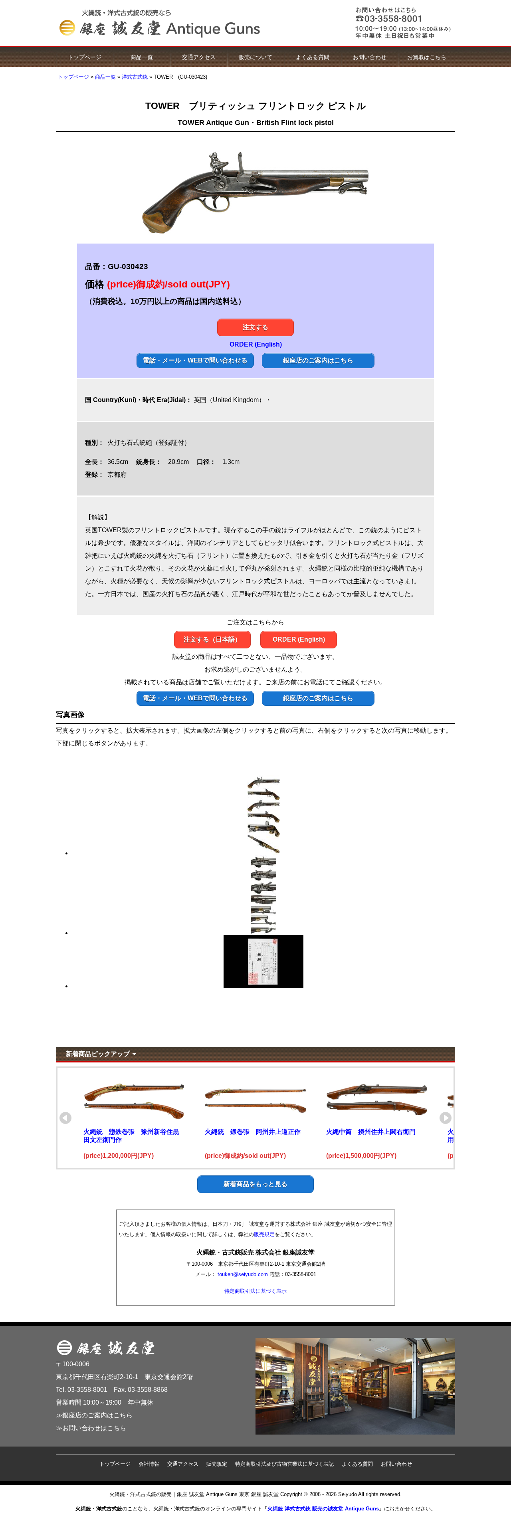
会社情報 (149, 1464)
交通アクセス (199, 57)
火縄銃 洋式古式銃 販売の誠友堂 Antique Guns (323, 1509)
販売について (255, 57)
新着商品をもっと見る (255, 1184)
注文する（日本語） (212, 639)
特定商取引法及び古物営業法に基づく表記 (284, 1464)
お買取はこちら (426, 57)
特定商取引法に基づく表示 (255, 1291)
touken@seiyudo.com (243, 1274)
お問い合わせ (369, 57)
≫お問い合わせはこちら (91, 1428)
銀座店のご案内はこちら (318, 360)
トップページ (84, 57)
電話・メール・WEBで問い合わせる (195, 360)
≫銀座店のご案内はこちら (94, 1415)
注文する (255, 327)
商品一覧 (142, 57)
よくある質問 (312, 57)
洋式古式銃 (135, 77)
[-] (263, 853)
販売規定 (264, 1234)
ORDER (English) (256, 344)
